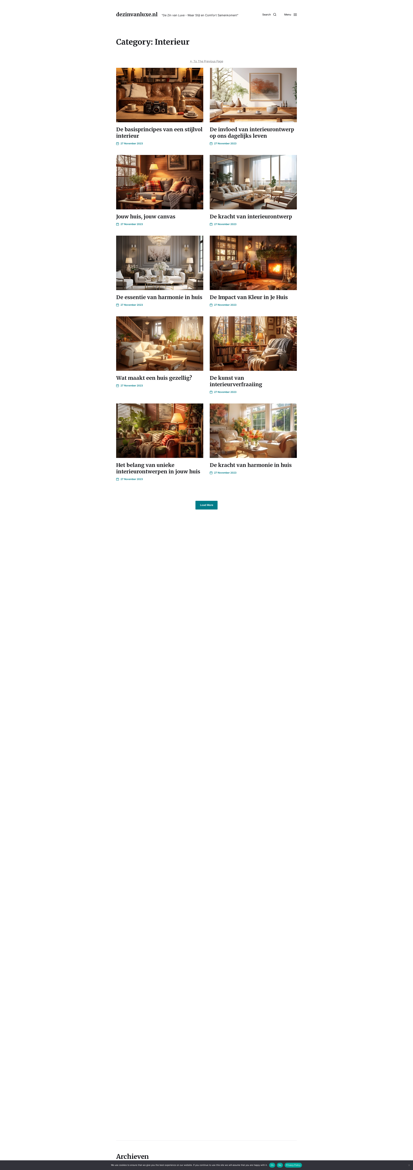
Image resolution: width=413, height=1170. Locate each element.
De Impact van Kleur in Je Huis (249, 297)
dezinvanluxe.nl (137, 14)
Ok (272, 1165)
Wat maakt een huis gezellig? (154, 378)
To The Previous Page (206, 61)
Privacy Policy (293, 1165)
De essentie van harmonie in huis (159, 297)
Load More (206, 505)
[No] (409, 1165)
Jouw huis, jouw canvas (145, 216)
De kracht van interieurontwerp (251, 216)
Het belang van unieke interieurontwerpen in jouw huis (158, 468)
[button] (269, 14)
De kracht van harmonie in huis (251, 465)
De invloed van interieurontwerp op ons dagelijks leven (252, 132)
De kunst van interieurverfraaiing (236, 381)
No (280, 1165)
